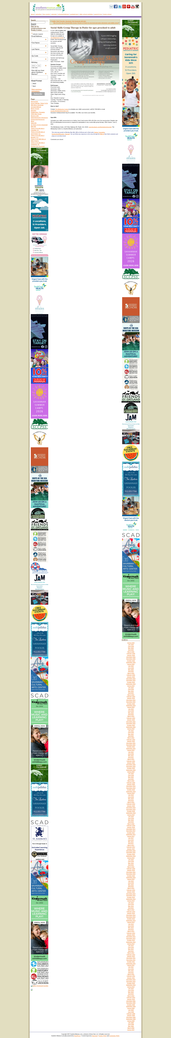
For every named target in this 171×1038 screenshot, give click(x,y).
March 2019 (130, 802)
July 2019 (131, 795)
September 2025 (131, 662)
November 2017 (130, 831)
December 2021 (130, 743)
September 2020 (131, 770)
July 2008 (131, 1022)
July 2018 (131, 816)
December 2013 (130, 915)
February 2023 (131, 718)
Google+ (124, 6)
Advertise (39, 14)
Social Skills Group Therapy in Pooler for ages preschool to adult (83, 27)
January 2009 (131, 1015)
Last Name (39, 49)
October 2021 (131, 746)
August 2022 (130, 728)
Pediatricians (74, 14)
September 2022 (131, 727)
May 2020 (131, 777)
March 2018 (130, 823)
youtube (133, 6)
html (34, 83)
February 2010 (131, 997)
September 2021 (131, 748)
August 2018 (130, 815)
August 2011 (130, 965)
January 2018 (131, 827)
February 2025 (131, 675)
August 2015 (130, 879)
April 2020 (131, 779)
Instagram (137, 6)
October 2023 (131, 703)
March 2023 (130, 716)
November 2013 (130, 917)
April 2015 (131, 886)
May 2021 (131, 755)
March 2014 (130, 909)
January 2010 (131, 999)
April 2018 (131, 822)
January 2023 (131, 719)
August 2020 (130, 771)
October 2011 (131, 961)
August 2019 (130, 793)
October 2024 (131, 682)
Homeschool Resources (38, 119)
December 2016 (130, 850)
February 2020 (131, 782)
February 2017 (131, 847)
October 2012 (131, 940)
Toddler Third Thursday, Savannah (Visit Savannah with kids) (69, 21)
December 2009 (130, 1001)
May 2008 (131, 1026)
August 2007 (130, 1030)
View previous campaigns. (36, 90)
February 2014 (131, 911)
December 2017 (130, 829)
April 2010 (131, 994)
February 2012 (131, 954)
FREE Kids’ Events (36, 114)
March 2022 (130, 737)
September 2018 (131, 813)
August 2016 (130, 858)
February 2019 (131, 804)
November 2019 (130, 788)
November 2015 (130, 874)
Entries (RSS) (103, 1035)
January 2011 (131, 978)
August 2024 (130, 686)
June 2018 (131, 818)
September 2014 (131, 899)
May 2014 (131, 906)
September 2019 (131, 791)
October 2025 (131, 660)
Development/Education (58, 134)
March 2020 (130, 780)
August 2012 (130, 943)
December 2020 (130, 764)
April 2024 (131, 693)
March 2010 (130, 995)
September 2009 (131, 1006)
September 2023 (131, 705)
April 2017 (131, 843)
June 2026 (131, 646)
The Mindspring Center (57, 37)
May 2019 (131, 798)
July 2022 (131, 730)
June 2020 (131, 775)
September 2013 (131, 920)
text (34, 86)
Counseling (102, 132)
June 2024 (131, 689)
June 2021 (131, 754)
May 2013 (131, 927)
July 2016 (131, 859)
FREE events (46, 14)
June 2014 (131, 904)
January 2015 (131, 892)
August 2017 (130, 836)
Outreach (67, 134)
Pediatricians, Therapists (38, 112)
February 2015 (131, 890)
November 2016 (130, 852)
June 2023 (131, 711)
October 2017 (131, 832)
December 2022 (130, 721)
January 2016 (131, 870)
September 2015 (131, 877)
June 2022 (131, 732)
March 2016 (130, 867)
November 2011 (130, 960)
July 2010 (131, 988)
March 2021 (130, 759)
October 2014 (131, 897)
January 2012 (131, 956)
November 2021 (130, 745)
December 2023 (130, 700)
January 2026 (131, 655)
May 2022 (131, 734)
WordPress (77, 1035)
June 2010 (131, 990)
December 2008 (130, 1017)
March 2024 (130, 694)
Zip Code (39, 56)
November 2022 (130, 723)
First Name (39, 43)
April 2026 (131, 650)
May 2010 (131, 992)
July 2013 (131, 924)
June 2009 (131, 1012)
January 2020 (131, 784)
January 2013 (131, 935)
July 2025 (131, 666)
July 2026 (131, 644)
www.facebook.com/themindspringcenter (100, 127)
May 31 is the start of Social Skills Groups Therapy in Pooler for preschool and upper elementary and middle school (85, 23)
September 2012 (131, 942)
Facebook (115, 6)
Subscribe (111, 6)
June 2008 (131, 1024)
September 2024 (131, 684)
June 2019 (131, 797)
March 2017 (130, 845)
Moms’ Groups (35, 108)
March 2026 (130, 651)
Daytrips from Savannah (38, 146)
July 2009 (131, 1010)
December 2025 (130, 657)
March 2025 (130, 673)
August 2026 (130, 643)
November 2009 (130, 1003)
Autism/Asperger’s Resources (39, 117)
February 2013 (131, 933)
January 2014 (131, 913)
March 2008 (130, 1028)
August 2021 (130, 750)
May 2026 (131, 648)
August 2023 (130, 707)
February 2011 (131, 976)
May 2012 (131, 949)
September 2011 (131, 963)
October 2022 (131, 725)
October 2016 (131, 854)
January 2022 (131, 741)
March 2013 (130, 931)
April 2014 (131, 908)
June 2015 (131, 883)
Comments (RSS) (114, 1035)
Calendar (54, 14)
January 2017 (131, 849)
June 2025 (131, 668)
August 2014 (130, 900)
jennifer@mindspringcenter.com (59, 111)
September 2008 (131, 1019)
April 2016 (131, 865)
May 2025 (131, 669)
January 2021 (131, 763)
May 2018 (131, 820)
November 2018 (130, 809)
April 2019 (131, 800)
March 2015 (130, 888)
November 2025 (130, 659)
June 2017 (131, 840)
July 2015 (131, 881)
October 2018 (131, 811)
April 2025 (131, 671)
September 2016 (131, 856)
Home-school (107, 14)
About (32, 14)
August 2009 (130, 1008)
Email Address (39, 36)
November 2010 (130, 981)
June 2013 (131, 926)
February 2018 (131, 825)
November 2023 (130, 702)
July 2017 (131, 838)
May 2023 (131, 712)
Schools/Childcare (63, 14)
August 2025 (130, 664)
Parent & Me (98, 14)
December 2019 (130, 786)
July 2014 (131, 902)
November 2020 (130, 766)
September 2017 (131, 834)
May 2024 (131, 691)
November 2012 (130, 938)
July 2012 (131, 945)
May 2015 (131, 884)
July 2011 (131, 967)
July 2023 (131, 709)
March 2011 (131, 974)
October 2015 (131, 875)
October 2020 (131, 768)
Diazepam (95, 1035)
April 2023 (131, 714)
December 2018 (130, 807)
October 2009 (131, 1004)
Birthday (39, 62)
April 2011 (131, 972)
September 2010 (131, 985)
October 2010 (131, 983)
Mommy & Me (35, 116)
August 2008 (130, 1021)
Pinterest (128, 6)
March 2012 (130, 952)
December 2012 (130, 936)
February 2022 (131, 739)
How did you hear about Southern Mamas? (39, 72)
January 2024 (131, 698)
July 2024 (131, 687)
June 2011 (131, 969)
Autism (96, 132)
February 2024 (131, 696)
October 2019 (131, 789)
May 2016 (131, 863)
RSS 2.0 (102, 134)
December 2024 (130, 678)
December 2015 (130, 872)
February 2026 (131, 653)
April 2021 (131, 757)
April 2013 (131, 929)
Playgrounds (34, 101)
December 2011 (130, 958)
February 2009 (131, 1013)
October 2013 (131, 918)
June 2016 (131, 861)
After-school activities (86, 14)
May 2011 (131, 970)
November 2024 (130, 680)
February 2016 (131, 868)
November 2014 (130, 895)
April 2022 (131, 736)
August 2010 (130, 987)
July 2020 (131, 773)
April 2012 (131, 951)
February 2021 (131, 761)
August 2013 (130, 922)
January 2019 (131, 806)
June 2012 (131, 947)
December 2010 (130, 979)
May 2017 (131, 841)
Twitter (120, 6)
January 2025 (131, 677)
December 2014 (130, 893)
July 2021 (131, 752)
